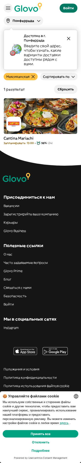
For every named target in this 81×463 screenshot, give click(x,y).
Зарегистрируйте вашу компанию (31, 214)
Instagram (11, 328)
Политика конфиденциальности (30, 378)
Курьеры (11, 222)
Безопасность (15, 296)
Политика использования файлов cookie (36, 386)
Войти (9, 304)
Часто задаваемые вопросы (26, 263)
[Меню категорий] (8, 8)
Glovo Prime (13, 271)
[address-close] (68, 38)
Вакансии (11, 206)
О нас (8, 254)
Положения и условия (21, 369)
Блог (7, 279)
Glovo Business (15, 231)
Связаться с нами (18, 288)
